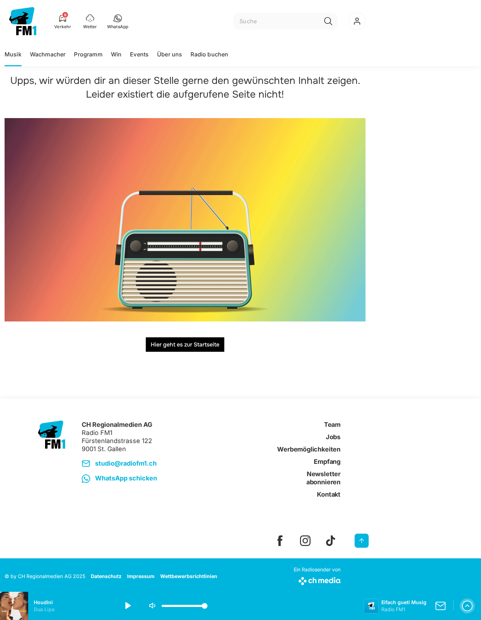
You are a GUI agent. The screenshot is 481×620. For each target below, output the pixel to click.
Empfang (327, 461)
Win (116, 54)
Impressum (141, 576)
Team (332, 424)
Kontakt (329, 494)
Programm (88, 54)
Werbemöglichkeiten (309, 449)
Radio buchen (209, 54)
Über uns (169, 54)
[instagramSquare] (305, 541)
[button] (118, 21)
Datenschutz (106, 576)
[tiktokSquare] (331, 541)
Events (139, 54)
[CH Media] (317, 580)
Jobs (333, 437)
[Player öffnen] (467, 606)
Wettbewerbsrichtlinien (188, 576)
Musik (13, 54)
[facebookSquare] (280, 541)
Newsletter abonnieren (323, 478)
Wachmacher (48, 54)
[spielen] (127, 606)
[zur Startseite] (22, 21)
